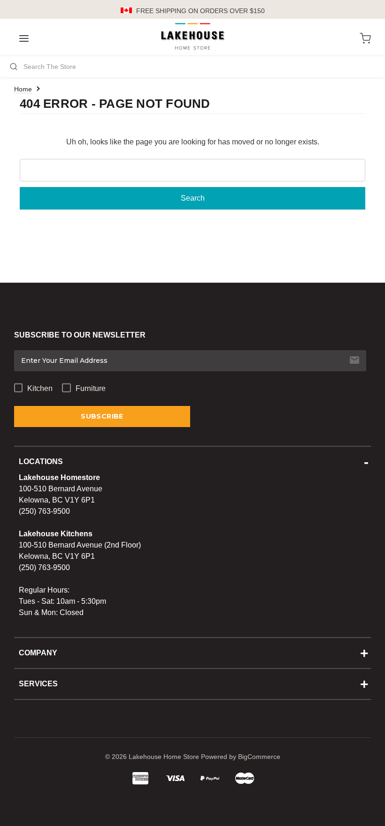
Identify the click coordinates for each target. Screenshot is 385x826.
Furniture (91, 388)
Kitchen (40, 388)
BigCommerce (259, 756)
